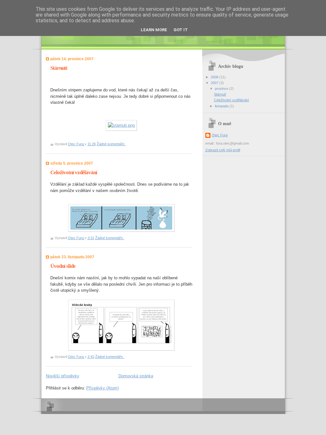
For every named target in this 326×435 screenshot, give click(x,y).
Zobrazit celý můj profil (222, 150)
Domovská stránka (135, 376)
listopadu (222, 106)
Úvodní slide (62, 266)
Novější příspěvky (62, 376)
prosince (222, 88)
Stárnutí (58, 68)
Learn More (154, 29)
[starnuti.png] (121, 125)
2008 (215, 77)
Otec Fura (220, 135)
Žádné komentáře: (111, 144)
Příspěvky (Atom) (102, 388)
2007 (215, 83)
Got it (181, 29)
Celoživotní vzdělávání (73, 172)
